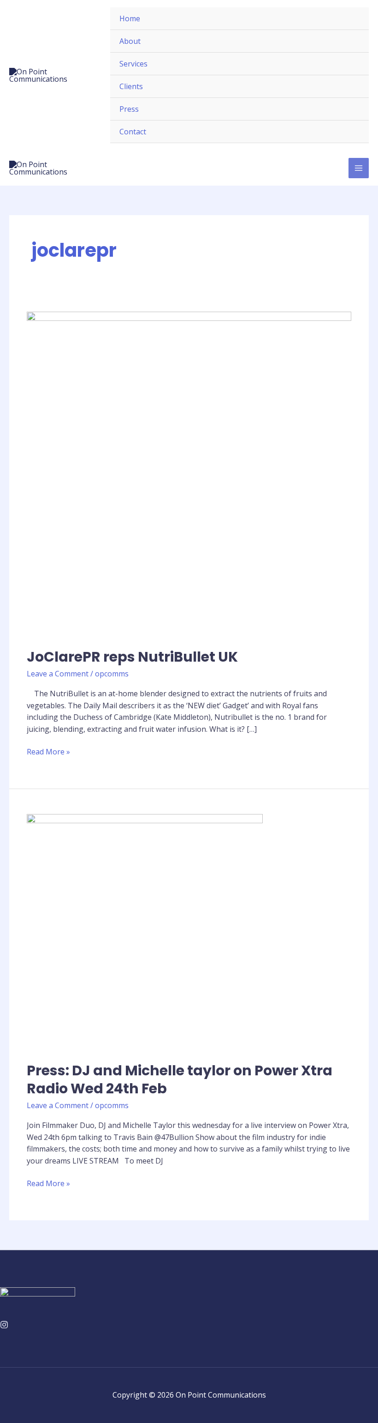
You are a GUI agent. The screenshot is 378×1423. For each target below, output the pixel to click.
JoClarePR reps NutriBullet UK (132, 657)
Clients (131, 86)
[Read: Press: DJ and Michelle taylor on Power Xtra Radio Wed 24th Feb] (145, 931)
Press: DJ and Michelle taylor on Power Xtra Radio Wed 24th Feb (179, 1079)
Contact (132, 132)
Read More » (48, 751)
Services (133, 64)
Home (129, 18)
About (130, 41)
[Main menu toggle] (358, 168)
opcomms (112, 674)
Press (129, 109)
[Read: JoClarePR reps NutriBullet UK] (189, 473)
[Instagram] (4, 1324)
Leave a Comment (58, 674)
